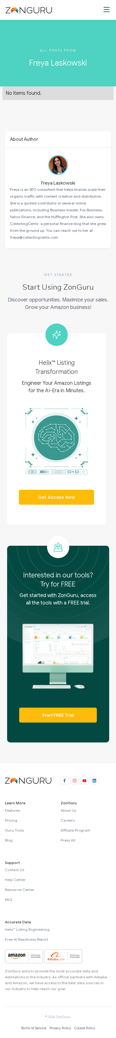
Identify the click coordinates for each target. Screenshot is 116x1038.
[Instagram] (75, 781)
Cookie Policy (84, 1028)
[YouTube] (84, 781)
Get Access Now (56, 497)
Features (12, 810)
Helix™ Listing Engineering (27, 929)
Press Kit (68, 840)
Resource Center (19, 889)
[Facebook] (65, 781)
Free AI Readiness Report (26, 939)
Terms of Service (33, 1028)
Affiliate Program (75, 830)
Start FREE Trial (58, 715)
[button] (106, 10)
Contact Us (14, 869)
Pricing (11, 820)
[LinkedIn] (94, 781)
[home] (27, 10)
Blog (9, 840)
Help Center (15, 879)
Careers (68, 820)
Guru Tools (14, 830)
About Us (68, 810)
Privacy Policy (60, 1028)
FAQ (8, 899)
